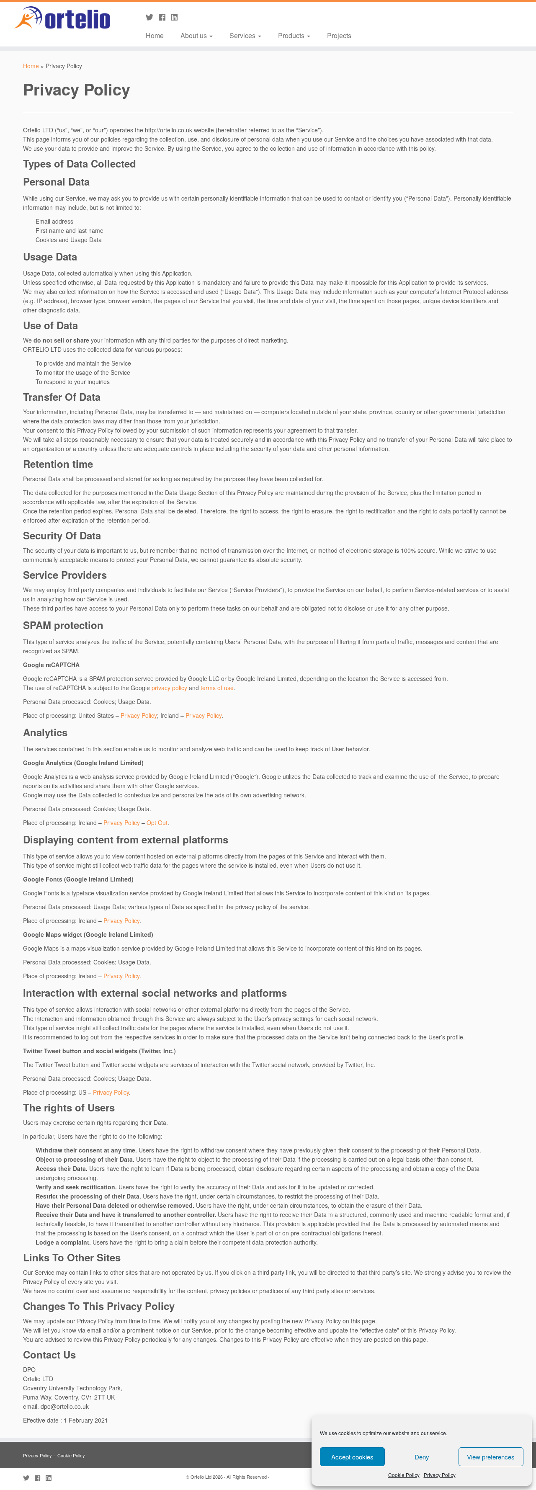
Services (243, 35)
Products (292, 35)
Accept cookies (352, 1456)
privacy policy (169, 687)
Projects (339, 35)
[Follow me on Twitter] (152, 16)
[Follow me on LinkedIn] (177, 16)
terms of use (217, 687)
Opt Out (157, 822)
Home (155, 35)
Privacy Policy (440, 1474)
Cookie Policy (404, 1474)
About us (194, 35)
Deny (422, 1456)
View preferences (491, 1456)
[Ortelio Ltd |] (62, 17)
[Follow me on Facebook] (165, 16)
